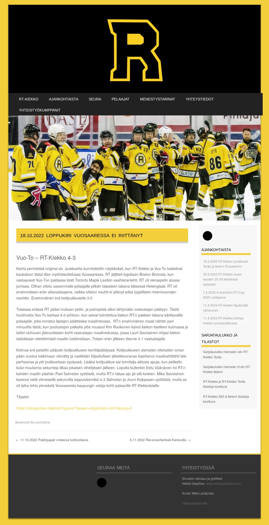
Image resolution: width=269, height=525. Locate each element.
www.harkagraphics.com (223, 483)
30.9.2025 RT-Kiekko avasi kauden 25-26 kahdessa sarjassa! (222, 279)
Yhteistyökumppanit (40, 110)
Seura (95, 99)
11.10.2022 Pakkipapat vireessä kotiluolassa (52, 439)
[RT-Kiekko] (136, 49)
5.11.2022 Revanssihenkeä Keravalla (160, 439)
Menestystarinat (157, 99)
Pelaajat (121, 99)
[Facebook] (207, 236)
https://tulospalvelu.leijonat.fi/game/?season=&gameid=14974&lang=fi (74, 408)
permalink (43, 422)
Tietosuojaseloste (194, 503)
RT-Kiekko (28, 99)
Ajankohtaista (63, 99)
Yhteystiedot (200, 99)
